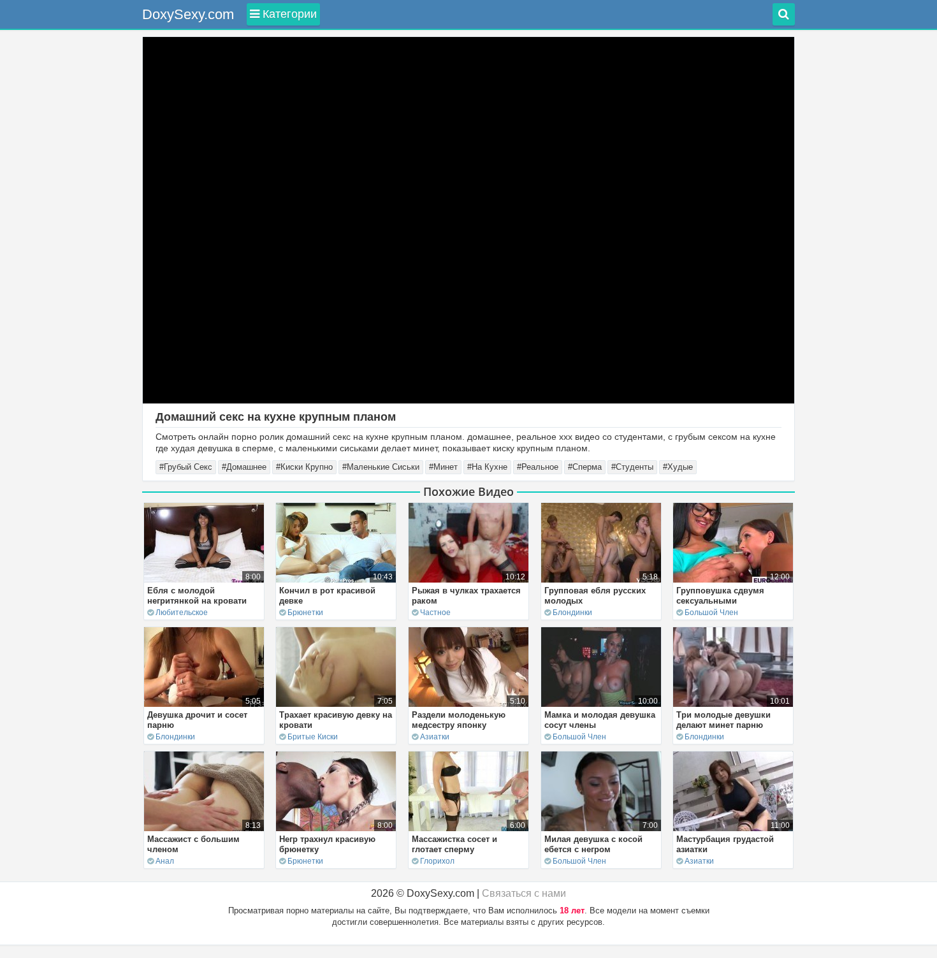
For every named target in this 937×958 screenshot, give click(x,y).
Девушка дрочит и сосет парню (197, 720)
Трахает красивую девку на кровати (335, 720)
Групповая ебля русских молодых (595, 596)
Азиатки (434, 736)
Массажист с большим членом (193, 844)
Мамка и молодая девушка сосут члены (599, 720)
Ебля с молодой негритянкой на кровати (197, 596)
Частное (435, 612)
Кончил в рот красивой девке (327, 596)
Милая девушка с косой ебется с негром (593, 844)
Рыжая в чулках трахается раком (466, 596)
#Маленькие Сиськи (380, 467)
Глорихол (437, 861)
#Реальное (537, 467)
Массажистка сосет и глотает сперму (454, 844)
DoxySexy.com (188, 14)
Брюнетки (305, 612)
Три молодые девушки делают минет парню (723, 720)
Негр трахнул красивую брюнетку (327, 844)
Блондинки (572, 612)
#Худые (678, 467)
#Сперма (585, 467)
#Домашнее (244, 467)
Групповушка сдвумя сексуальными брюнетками (720, 601)
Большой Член (711, 612)
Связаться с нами (524, 893)
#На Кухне (487, 467)
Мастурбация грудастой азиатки (725, 844)
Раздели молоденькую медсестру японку (458, 720)
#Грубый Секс (185, 467)
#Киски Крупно (304, 467)
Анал (165, 861)
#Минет (443, 467)
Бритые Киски (312, 736)
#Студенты (632, 467)
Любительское (182, 612)
